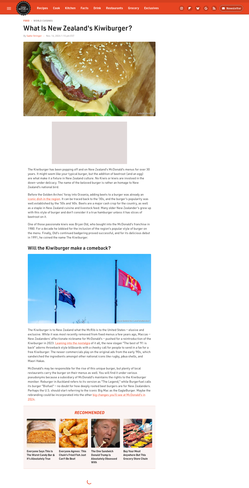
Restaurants (114, 8)
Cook (56, 8)
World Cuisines (43, 21)
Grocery (133, 8)
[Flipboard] (189, 8)
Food (26, 21)
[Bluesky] (198, 8)
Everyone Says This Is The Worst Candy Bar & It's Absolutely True (41, 454)
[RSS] (214, 8)
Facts (84, 8)
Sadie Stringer (34, 35)
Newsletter (233, 8)
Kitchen (70, 8)
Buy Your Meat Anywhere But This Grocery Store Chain (135, 454)
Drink (97, 8)
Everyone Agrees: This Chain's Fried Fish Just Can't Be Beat (72, 454)
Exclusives (151, 8)
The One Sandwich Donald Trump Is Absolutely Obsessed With (104, 456)
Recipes (42, 8)
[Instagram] (181, 8)
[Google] (206, 8)
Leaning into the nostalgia (72, 343)
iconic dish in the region (44, 199)
